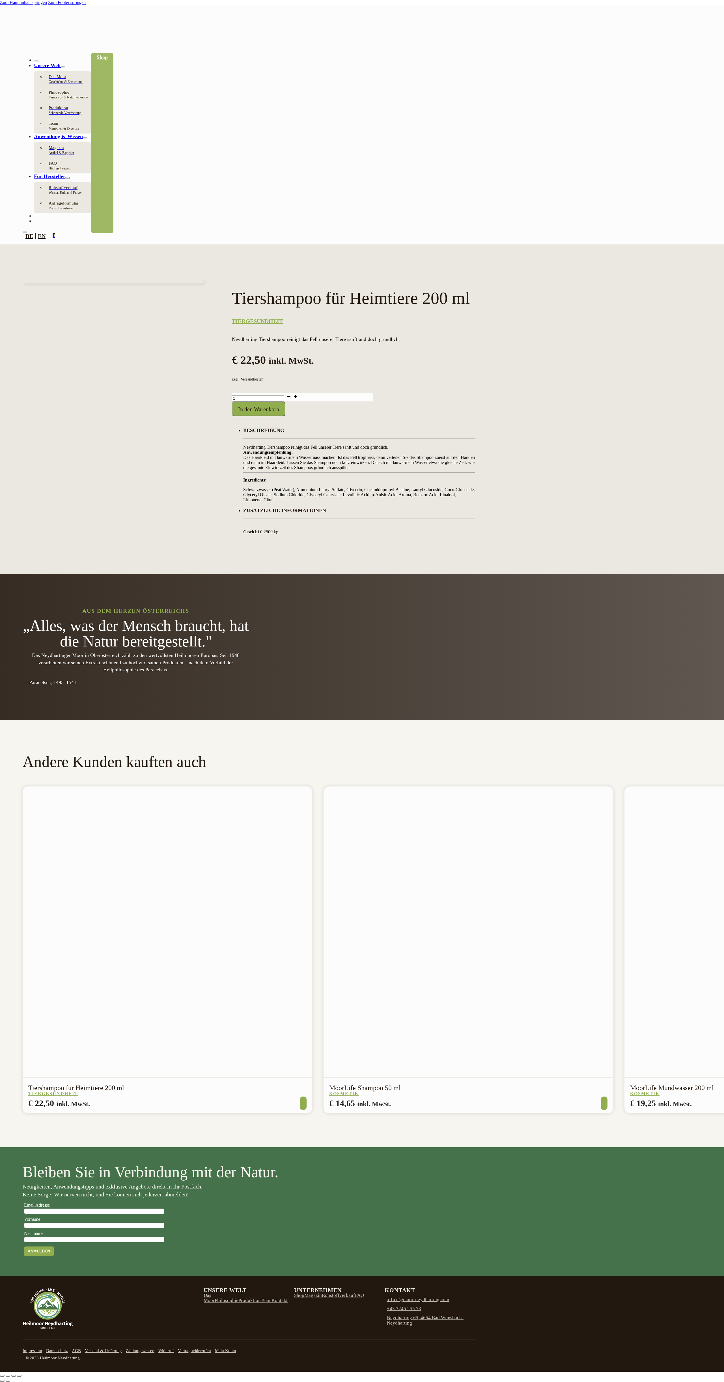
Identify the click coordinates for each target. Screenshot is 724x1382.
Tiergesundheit (257, 321)
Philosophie (226, 1300)
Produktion (249, 1300)
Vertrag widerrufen (194, 1350)
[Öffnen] (25, 232)
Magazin (313, 1295)
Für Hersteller (49, 176)
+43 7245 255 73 (404, 1308)
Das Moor (209, 1298)
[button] (359, 433)
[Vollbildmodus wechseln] (8, 1376)
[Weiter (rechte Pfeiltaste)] (8, 1381)
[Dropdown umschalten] (63, 67)
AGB (76, 1350)
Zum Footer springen (67, 2)
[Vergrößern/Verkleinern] (2, 1376)
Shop (102, 57)
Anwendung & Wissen (58, 136)
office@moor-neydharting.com (418, 1299)
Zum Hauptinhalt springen (23, 2)
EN (42, 236)
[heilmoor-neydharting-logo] (43, 50)
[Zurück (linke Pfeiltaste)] (2, 1381)
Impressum (32, 1350)
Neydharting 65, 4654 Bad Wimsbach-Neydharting (425, 1320)
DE (29, 236)
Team (266, 1300)
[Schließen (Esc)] (19, 1376)
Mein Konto (225, 1350)
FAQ (359, 1295)
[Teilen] (13, 1376)
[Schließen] (36, 61)
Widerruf (166, 1350)
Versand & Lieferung (103, 1350)
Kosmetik (344, 1093)
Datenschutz (57, 1350)
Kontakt (280, 1300)
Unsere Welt (47, 65)
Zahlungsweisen (140, 1350)
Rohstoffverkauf (338, 1295)
